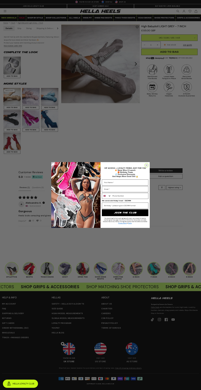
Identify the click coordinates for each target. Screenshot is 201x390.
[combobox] (106, 196)
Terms (130, 223)
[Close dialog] (147, 165)
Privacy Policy (122, 223)
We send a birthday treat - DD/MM (116, 201)
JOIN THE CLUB (125, 212)
